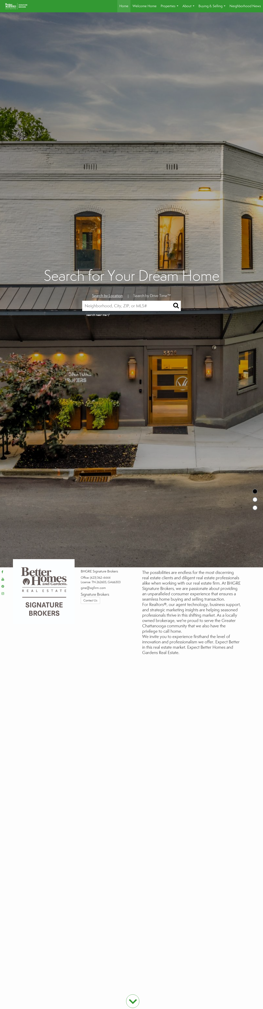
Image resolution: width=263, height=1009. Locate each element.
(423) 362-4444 (100, 577)
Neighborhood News (245, 6)
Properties (170, 8)
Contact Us (90, 600)
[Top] (255, 491)
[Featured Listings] (255, 499)
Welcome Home (145, 6)
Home (123, 6)
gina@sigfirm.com (93, 588)
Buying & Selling (212, 8)
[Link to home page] (18, 6)
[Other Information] (255, 507)
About (189, 8)
